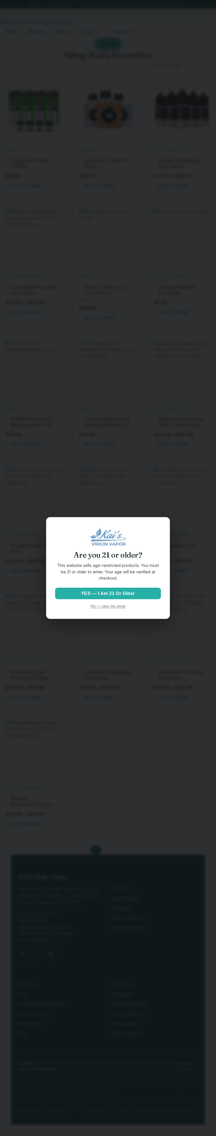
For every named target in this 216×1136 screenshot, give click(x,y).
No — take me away (108, 606)
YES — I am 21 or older (108, 593)
